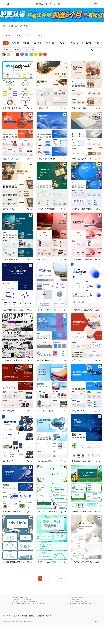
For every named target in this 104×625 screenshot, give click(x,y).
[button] (100, 43)
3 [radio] (53, 578)
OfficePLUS (9, 616)
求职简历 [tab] (26, 43)
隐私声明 (31, 616)
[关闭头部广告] (99, 15)
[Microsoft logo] (97, 621)
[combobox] (95, 50)
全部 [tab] (6, 43)
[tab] (7, 35)
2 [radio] (46, 578)
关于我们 (16, 616)
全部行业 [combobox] (27, 49)
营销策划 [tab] (98, 43)
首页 (4, 26)
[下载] (29, 101)
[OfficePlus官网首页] (49, 4)
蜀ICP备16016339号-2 (9, 621)
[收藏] (23, 101)
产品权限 (48, 616)
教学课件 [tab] (37, 43)
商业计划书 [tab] (86, 43)
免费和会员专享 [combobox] (10, 49)
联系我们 (24, 616)
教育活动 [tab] (74, 43)
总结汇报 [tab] (15, 43)
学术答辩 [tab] (63, 43)
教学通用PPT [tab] (50, 43)
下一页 (61, 578)
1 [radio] (40, 578)
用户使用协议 (40, 616)
